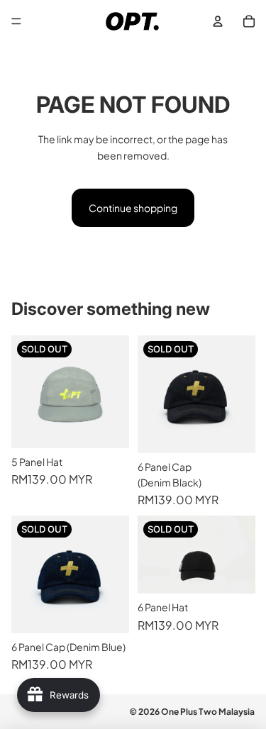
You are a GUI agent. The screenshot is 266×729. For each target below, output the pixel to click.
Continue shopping (133, 207)
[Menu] (16, 21)
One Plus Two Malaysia (208, 711)
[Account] (217, 21)
